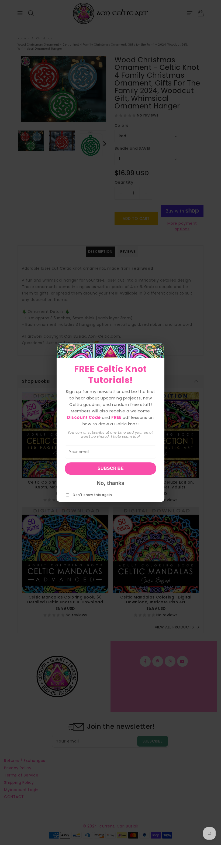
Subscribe (111, 468)
